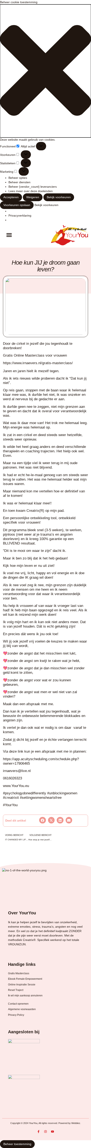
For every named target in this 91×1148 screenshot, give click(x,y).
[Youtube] (52, 1132)
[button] (45, 70)
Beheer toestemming (17, 1144)
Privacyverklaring (19, 215)
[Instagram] (45, 1132)
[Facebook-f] (38, 1132)
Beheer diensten (19, 182)
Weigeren (32, 197)
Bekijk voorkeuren (59, 197)
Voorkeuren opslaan (16, 205)
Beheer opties (17, 177)
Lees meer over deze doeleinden (30, 191)
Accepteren (11, 197)
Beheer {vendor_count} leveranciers (32, 186)
